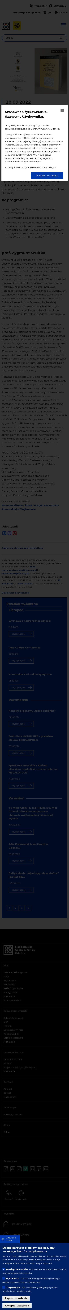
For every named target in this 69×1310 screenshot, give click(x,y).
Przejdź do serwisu (47, 175)
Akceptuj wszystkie (17, 1305)
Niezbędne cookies (17, 1269)
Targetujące (13, 1287)
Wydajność (12, 1278)
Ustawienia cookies (11, 1239)
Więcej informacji (44, 1263)
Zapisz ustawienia (16, 1298)
